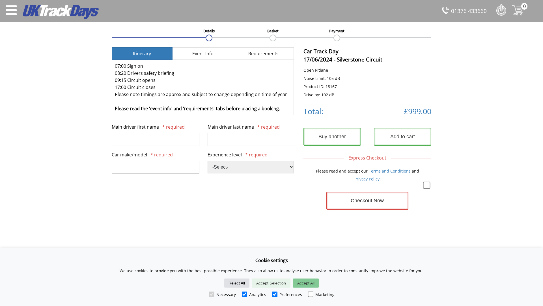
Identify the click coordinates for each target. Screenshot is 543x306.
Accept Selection (271, 283)
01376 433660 (469, 11)
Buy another (332, 136)
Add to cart (402, 136)
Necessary (226, 294)
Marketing (325, 294)
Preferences (290, 294)
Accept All (305, 283)
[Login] (503, 17)
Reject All (237, 283)
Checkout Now (367, 200)
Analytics (257, 294)
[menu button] (11, 11)
